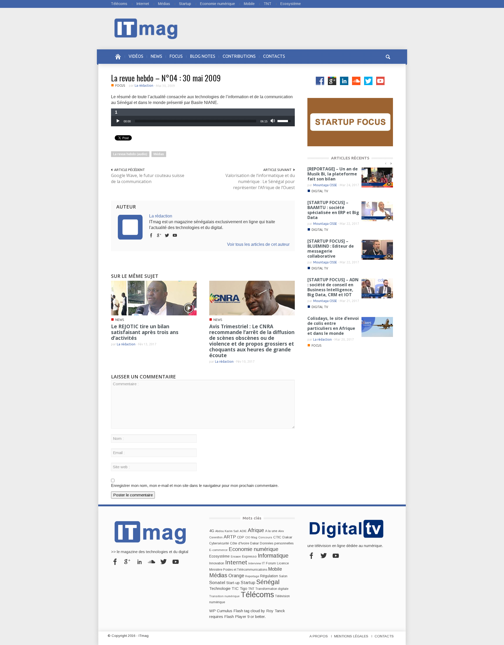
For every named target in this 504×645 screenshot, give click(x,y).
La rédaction (144, 85)
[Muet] (273, 121)
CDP (240, 537)
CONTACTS (274, 56)
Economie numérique (217, 4)
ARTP (230, 536)
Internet (142, 4)
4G (211, 531)
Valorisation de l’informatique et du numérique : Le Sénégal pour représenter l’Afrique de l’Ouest (260, 181)
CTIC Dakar (282, 537)
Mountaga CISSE (325, 185)
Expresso (249, 556)
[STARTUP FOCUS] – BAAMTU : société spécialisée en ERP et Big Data (333, 210)
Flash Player (235, 616)
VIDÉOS (136, 56)
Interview (254, 563)
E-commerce (218, 550)
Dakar (254, 543)
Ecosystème (290, 4)
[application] (203, 121)
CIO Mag (251, 537)
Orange (236, 575)
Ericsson (236, 556)
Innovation (216, 563)
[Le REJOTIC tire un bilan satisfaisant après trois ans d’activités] (154, 297)
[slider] (195, 121)
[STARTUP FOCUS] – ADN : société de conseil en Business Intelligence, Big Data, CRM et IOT (333, 287)
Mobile (249, 4)
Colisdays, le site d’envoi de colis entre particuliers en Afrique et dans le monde (333, 325)
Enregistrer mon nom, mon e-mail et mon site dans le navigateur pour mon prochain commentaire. (195, 485)
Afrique (256, 530)
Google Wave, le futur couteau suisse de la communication (147, 178)
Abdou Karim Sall (227, 531)
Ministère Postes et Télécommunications (238, 569)
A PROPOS (318, 636)
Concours (265, 537)
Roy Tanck (275, 610)
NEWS (156, 56)
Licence (283, 563)
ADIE (243, 531)
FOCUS (176, 56)
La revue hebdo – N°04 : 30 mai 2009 (166, 78)
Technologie (219, 588)
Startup (185, 4)
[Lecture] (117, 121)
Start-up (233, 583)
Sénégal (268, 581)
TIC (235, 588)
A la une (271, 531)
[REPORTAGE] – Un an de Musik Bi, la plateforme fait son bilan (332, 174)
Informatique (273, 556)
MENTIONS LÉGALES (351, 636)
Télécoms (119, 4)
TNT (267, 4)
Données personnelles (276, 543)
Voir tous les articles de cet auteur (258, 244)
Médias (164, 4)
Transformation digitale (271, 589)
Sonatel (217, 582)
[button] (387, 56)
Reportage (252, 576)
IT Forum (269, 563)
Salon (283, 576)
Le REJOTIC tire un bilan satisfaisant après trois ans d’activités (144, 332)
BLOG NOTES (202, 56)
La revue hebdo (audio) (130, 154)
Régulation (269, 576)
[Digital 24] (350, 121)
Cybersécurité (219, 543)
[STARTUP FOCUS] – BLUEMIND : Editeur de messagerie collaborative (330, 248)
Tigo (243, 588)
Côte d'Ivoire (239, 543)
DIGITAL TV (320, 191)
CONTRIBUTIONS (239, 56)
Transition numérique (224, 596)
